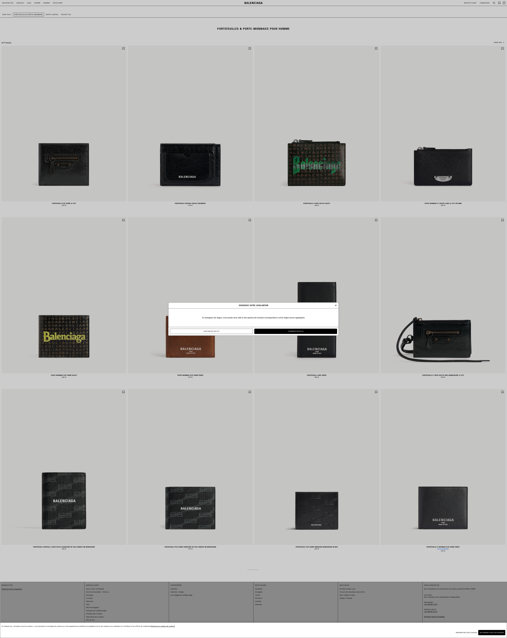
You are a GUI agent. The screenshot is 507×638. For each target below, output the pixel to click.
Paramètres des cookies (466, 633)
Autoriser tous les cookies (492, 633)
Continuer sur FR (211, 331)
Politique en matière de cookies (162, 626)
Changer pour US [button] (295, 331)
